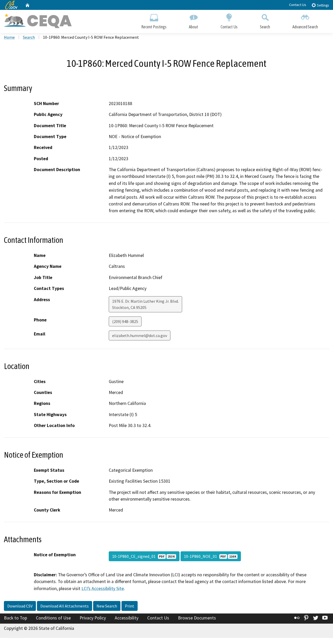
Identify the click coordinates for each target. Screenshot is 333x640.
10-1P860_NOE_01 (210, 556)
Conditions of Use (53, 618)
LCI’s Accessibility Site (102, 588)
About (193, 26)
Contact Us (297, 4)
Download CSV (20, 606)
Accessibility (126, 618)
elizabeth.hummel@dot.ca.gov (139, 335)
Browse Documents (197, 618)
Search (265, 26)
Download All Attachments (64, 606)
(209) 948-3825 (125, 321)
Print (129, 606)
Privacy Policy (93, 618)
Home (9, 37)
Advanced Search (305, 26)
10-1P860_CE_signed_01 (143, 556)
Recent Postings (153, 26)
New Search (107, 606)
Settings (322, 5)
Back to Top (15, 618)
